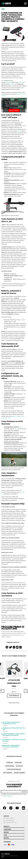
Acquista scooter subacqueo (14, 769)
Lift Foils (21, 82)
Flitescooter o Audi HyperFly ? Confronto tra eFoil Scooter (10, 746)
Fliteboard (8, 82)
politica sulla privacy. (8, 795)
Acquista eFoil (18, 762)
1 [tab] (9, 702)
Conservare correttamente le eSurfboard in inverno (10, 722)
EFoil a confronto (7, 772)
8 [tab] (18, 702)
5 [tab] (14, 702)
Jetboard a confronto (19, 772)
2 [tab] (10, 702)
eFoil (19, 131)
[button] (2, 856)
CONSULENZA (7, 829)
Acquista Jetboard (9, 766)
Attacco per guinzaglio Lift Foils (14, 683)
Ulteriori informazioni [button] (14, 107)
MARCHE (6, 832)
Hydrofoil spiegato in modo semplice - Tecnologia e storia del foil (13, 734)
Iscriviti (24, 791)
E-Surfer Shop (9, 762)
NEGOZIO (6, 838)
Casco (20, 427)
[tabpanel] (14, 678)
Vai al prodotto (14, 695)
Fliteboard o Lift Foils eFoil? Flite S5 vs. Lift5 (13, 728)
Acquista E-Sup (19, 766)
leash (16, 428)
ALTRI (5, 835)
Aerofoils (12, 84)
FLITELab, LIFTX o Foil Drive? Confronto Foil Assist (13, 740)
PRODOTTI (7, 826)
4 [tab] (13, 702)
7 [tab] (17, 702)
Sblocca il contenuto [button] (14, 110)
